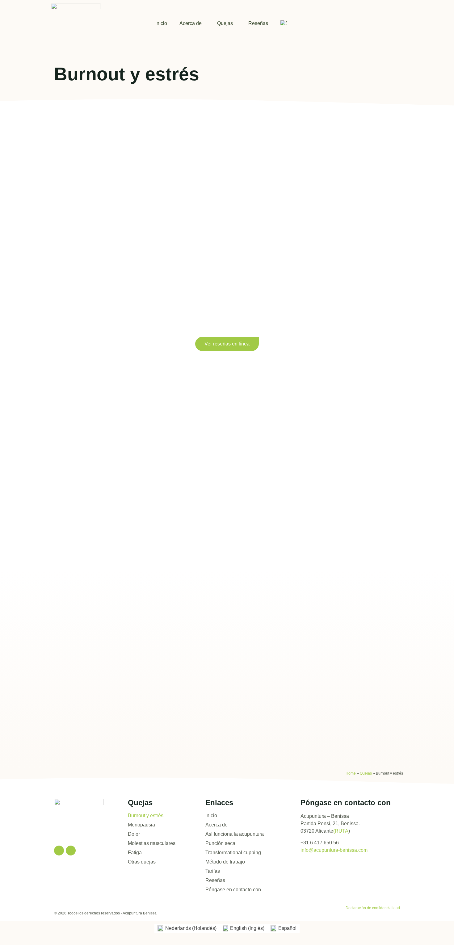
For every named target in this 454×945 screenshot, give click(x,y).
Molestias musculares (151, 843)
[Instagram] (71, 850)
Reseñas (258, 23)
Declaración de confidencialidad (373, 908)
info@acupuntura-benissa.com (334, 850)
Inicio (161, 23)
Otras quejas (142, 861)
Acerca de (190, 23)
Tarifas (212, 871)
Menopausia (141, 824)
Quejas (225, 23)
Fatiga (135, 852)
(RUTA (340, 831)
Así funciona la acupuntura (234, 834)
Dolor (134, 834)
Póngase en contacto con (233, 889)
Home (351, 773)
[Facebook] (59, 850)
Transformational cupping (233, 852)
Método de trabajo (225, 861)
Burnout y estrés (145, 815)
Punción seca (220, 843)
